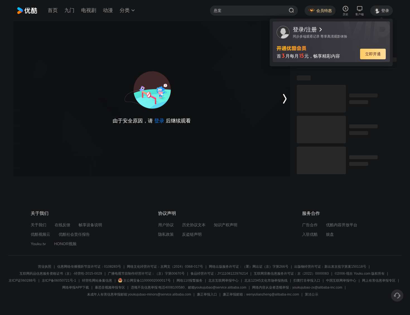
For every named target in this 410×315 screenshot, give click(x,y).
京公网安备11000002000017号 (147, 280)
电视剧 (88, 10)
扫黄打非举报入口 (306, 280)
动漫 (108, 10)
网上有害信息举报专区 (378, 280)
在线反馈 (62, 225)
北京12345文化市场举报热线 (266, 280)
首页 (53, 10)
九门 (69, 10)
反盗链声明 (192, 234)
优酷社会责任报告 (74, 234)
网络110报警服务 (189, 280)
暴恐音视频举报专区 (110, 287)
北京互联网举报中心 (223, 280)
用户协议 (166, 225)
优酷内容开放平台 (341, 225)
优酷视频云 (40, 234)
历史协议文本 (194, 225)
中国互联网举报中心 (341, 280)
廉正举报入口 (207, 294)
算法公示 (311, 294)
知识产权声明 (225, 225)
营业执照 (44, 267)
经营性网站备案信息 (97, 280)
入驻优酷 (310, 234)
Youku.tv (38, 244)
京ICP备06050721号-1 (59, 280)
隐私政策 (166, 234)
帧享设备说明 (90, 225)
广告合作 (310, 225)
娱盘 (330, 234)
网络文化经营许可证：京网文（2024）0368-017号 (165, 267)
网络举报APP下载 (75, 287)
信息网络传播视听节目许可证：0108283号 (89, 267)
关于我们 (38, 225)
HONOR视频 (65, 244)
